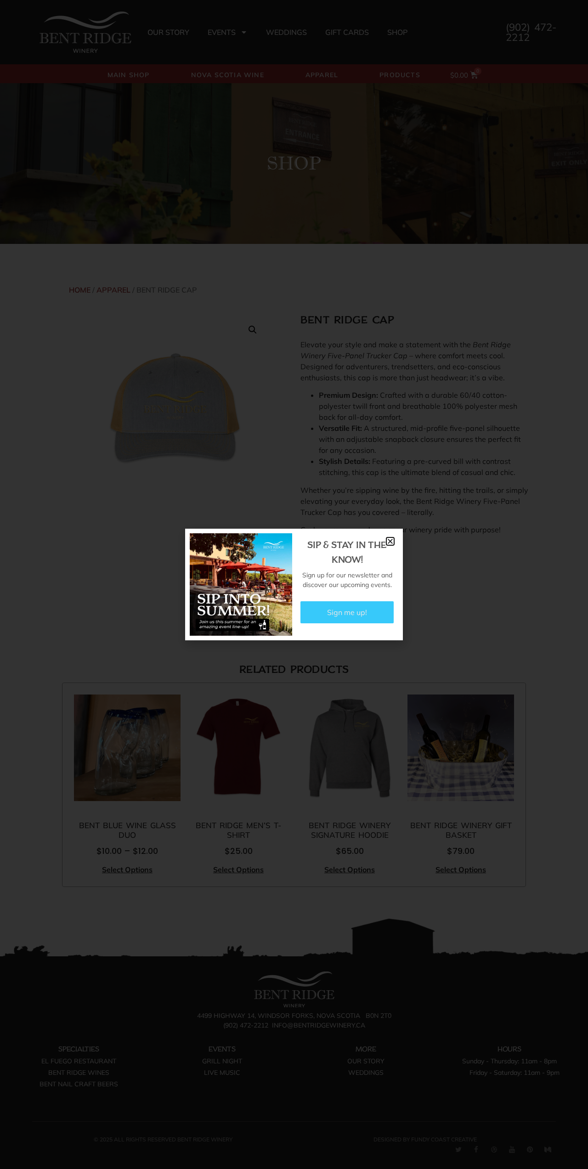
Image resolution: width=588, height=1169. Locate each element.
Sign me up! (347, 612)
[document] (294, 584)
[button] (390, 541)
